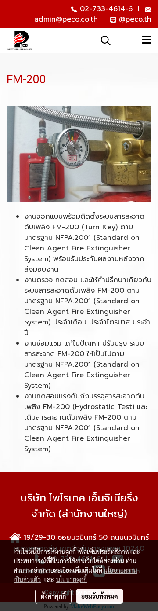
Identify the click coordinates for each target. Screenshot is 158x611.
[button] (102, 40)
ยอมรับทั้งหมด (99, 596)
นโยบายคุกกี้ (71, 579)
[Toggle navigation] (146, 40)
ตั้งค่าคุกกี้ (53, 596)
